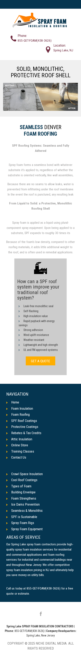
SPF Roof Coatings (24, 421)
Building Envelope (23, 492)
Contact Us (18, 457)
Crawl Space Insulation (27, 474)
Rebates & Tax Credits (26, 433)
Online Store (19, 445)
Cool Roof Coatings (24, 480)
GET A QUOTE (40, 361)
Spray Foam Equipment (27, 529)
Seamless (31, 127)
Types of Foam (21, 486)
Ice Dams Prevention (25, 504)
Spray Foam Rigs (22, 523)
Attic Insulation (21, 439)
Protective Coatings (24, 427)
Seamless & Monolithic (27, 510)
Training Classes (22, 451)
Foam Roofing (40, 134)
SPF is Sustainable (24, 517)
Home (15, 402)
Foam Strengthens (23, 498)
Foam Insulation (22, 408)
